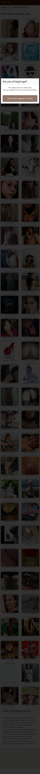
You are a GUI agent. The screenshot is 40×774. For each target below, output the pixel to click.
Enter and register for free (20, 98)
